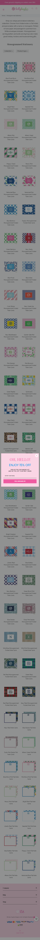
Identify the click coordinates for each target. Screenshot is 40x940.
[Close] (36, 455)
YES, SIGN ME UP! (20, 481)
